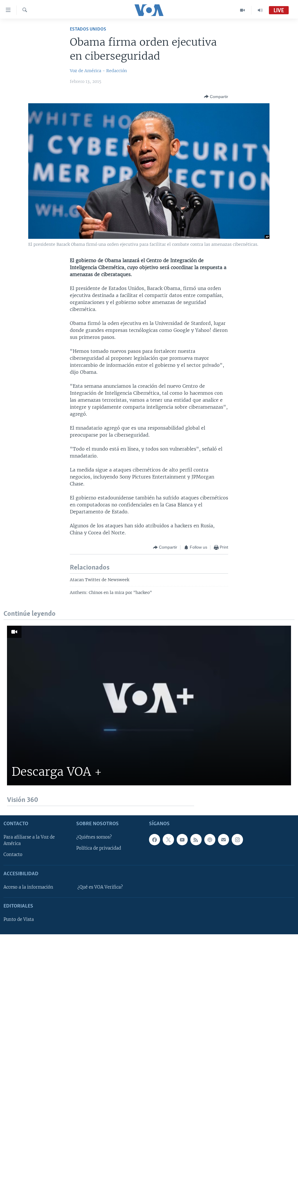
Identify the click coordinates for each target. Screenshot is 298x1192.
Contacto (12, 854)
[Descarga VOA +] (149, 705)
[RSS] (195, 839)
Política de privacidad (98, 848)
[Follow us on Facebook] (154, 839)
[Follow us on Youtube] (182, 839)
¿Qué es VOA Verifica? (100, 887)
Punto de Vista (18, 919)
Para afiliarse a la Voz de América (29, 840)
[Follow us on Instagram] (237, 839)
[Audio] (260, 10)
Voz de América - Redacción (98, 70)
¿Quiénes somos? (94, 837)
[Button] (216, 96)
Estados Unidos (88, 29)
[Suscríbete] (223, 839)
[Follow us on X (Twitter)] (168, 839)
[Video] (242, 10)
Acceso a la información (28, 887)
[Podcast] (209, 839)
